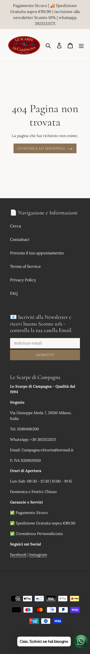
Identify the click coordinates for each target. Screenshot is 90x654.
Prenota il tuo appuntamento (37, 252)
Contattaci (20, 239)
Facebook (18, 554)
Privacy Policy (23, 279)
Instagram (38, 554)
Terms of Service (25, 266)
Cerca (15, 225)
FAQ (14, 293)
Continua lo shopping (41, 148)
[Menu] (81, 45)
